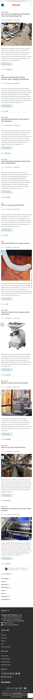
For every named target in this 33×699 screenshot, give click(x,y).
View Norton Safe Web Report (5, 682)
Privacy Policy (5, 656)
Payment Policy (5, 659)
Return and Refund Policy (24, 691)
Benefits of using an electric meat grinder (14, 383)
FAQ (2, 644)
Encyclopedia (4, 578)
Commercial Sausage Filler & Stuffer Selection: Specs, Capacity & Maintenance (15, 78)
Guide (2, 75)
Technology (4, 596)
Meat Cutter (4, 159)
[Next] (26, 569)
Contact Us (4, 638)
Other (2, 593)
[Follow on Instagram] (5, 673)
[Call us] (13, 673)
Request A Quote (5, 665)
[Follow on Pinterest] (16, 673)
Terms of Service (5, 647)
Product (3, 641)
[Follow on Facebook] (2, 673)
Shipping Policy (5, 662)
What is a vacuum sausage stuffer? (12, 205)
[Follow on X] (8, 673)
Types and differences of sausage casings (15, 243)
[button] (2, 5)
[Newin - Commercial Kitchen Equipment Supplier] (16, 5)
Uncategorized (4, 12)
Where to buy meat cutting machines (13, 447)
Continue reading (6, 64)
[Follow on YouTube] (19, 673)
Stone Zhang (16, 20)
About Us (3, 635)
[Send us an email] (11, 673)
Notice (3, 590)
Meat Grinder (4, 117)
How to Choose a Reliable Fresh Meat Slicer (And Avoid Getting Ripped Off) (15, 15)
